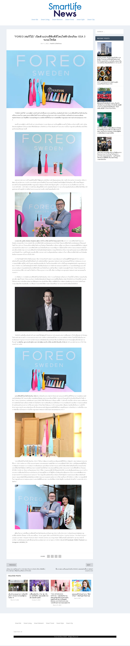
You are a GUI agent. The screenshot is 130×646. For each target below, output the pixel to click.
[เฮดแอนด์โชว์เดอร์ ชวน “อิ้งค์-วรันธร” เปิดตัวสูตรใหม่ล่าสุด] (81, 585)
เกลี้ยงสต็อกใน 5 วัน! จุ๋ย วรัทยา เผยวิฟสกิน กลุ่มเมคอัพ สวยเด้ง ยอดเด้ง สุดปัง (39, 595)
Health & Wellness (56, 43)
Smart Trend (69, 20)
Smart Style (81, 20)
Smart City (91, 20)
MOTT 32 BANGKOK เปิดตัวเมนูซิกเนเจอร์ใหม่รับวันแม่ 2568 (107, 83)
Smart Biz (35, 20)
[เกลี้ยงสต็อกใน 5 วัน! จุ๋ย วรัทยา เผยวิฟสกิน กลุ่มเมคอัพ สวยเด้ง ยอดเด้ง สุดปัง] (39, 585)
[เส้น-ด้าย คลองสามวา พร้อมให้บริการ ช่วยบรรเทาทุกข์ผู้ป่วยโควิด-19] (18, 585)
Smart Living (45, 20)
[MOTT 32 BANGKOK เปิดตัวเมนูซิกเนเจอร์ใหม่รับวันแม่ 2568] (104, 80)
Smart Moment (57, 20)
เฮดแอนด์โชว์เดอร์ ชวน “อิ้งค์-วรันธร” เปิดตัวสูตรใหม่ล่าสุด (81, 595)
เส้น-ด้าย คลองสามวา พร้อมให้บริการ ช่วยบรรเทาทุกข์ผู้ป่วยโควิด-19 (17, 595)
